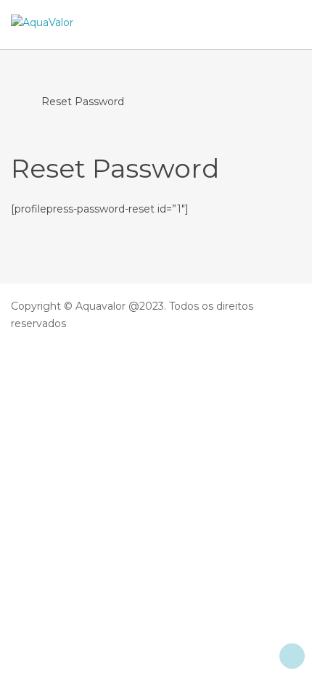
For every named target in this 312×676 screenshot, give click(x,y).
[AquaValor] (42, 23)
